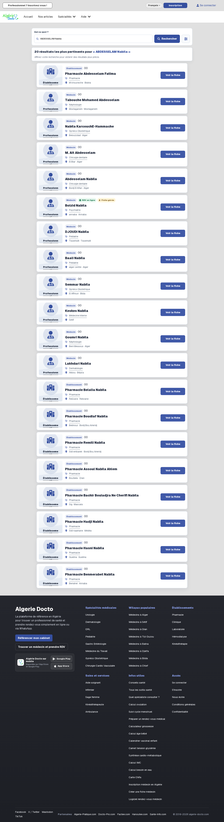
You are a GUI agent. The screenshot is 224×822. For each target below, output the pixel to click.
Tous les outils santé (140, 689)
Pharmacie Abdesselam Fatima (90, 74)
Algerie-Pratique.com (85, 814)
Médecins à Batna (139, 643)
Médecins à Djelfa (139, 651)
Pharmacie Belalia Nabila (85, 390)
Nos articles (45, 16)
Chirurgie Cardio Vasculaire (100, 665)
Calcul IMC (135, 762)
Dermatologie (76, 368)
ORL (87, 629)
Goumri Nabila (76, 337)
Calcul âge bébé (138, 733)
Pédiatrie (73, 236)
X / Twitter (34, 811)
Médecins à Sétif (138, 621)
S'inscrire (177, 689)
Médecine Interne (78, 315)
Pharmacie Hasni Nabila (84, 548)
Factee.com (123, 814)
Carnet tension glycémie (142, 748)
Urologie (90, 614)
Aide (83, 16)
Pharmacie (74, 78)
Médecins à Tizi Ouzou (141, 636)
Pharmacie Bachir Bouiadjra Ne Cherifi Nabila (102, 495)
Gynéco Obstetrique (79, 130)
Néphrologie (75, 104)
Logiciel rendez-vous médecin (145, 799)
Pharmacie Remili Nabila (85, 443)
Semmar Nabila (77, 284)
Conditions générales (183, 704)
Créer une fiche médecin (142, 791)
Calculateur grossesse (141, 726)
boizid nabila (76, 205)
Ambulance (91, 711)
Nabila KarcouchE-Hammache (89, 126)
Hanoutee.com (140, 814)
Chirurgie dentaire (78, 157)
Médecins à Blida (138, 658)
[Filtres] (186, 39)
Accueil (28, 16)
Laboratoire (178, 629)
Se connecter (208, 5)
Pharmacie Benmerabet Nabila (90, 574)
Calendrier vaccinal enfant (143, 740)
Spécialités (64, 16)
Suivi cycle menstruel (140, 711)
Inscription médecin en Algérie (145, 784)
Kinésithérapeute (94, 704)
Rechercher (169, 38)
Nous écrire (178, 697)
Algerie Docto (34, 609)
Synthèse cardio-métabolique (145, 755)
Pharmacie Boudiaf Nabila (86, 416)
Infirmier (89, 689)
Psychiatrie (75, 210)
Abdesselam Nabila (81, 179)
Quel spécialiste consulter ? (144, 697)
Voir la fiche (173, 75)
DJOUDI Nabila (77, 232)
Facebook (20, 811)
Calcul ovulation (138, 704)
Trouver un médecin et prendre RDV (41, 647)
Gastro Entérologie (95, 643)
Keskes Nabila (76, 311)
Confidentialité (180, 711)
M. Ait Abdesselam (80, 153)
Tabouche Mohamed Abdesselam (92, 100)
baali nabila (75, 258)
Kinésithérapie (179, 643)
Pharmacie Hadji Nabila (84, 522)
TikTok (19, 816)
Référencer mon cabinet (34, 638)
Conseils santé (137, 682)
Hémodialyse (179, 636)
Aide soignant (93, 682)
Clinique (176, 621)
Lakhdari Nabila (78, 363)
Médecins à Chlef (138, 665)
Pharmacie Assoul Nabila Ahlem (91, 469)
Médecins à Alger (138, 614)
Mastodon (47, 811)
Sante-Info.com (158, 814)
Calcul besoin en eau (140, 769)
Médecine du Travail (96, 651)
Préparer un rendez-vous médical (147, 718)
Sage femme (92, 697)
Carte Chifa (135, 777)
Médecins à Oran (138, 629)
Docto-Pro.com (106, 814)
